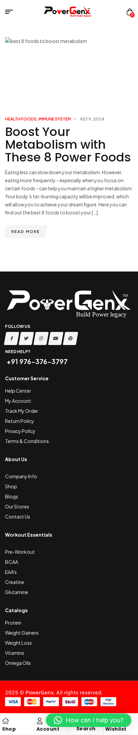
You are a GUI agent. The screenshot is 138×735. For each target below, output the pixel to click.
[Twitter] (26, 338)
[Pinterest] (70, 338)
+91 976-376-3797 (36, 361)
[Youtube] (56, 338)
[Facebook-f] (11, 338)
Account (48, 729)
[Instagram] (41, 338)
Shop (9, 729)
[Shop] (5, 721)
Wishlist (116, 729)
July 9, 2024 (92, 118)
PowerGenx (39, 692)
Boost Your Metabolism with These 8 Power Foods (68, 144)
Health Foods (21, 118)
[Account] (40, 721)
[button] (88, 720)
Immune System (55, 118)
